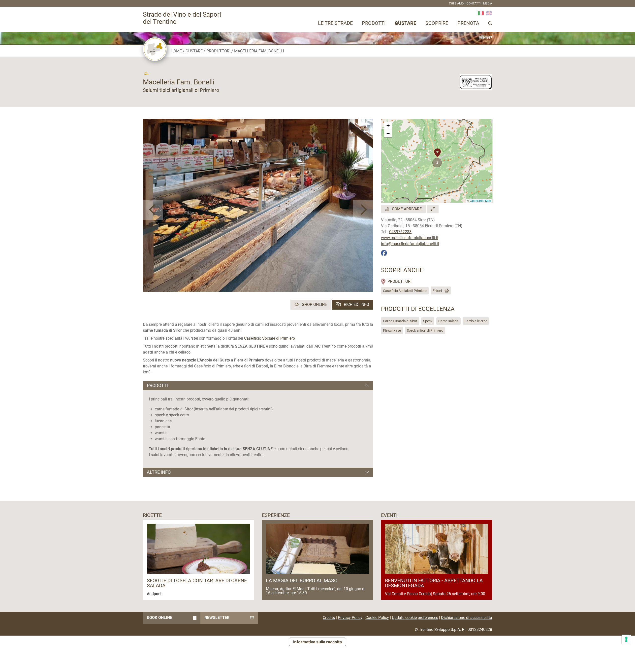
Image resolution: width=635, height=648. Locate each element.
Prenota (468, 23)
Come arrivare (406, 209)
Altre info (159, 472)
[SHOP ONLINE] (446, 291)
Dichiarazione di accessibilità (466, 617)
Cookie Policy (377, 617)
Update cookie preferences (415, 617)
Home (176, 51)
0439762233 (400, 231)
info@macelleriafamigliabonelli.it (410, 243)
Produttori (218, 51)
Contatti (473, 3)
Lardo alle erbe (476, 321)
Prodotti (373, 23)
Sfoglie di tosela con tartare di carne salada (197, 582)
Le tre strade (335, 23)
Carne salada (448, 321)
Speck (427, 321)
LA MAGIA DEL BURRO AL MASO (302, 580)
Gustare (405, 23)
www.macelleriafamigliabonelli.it (409, 237)
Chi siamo (456, 3)
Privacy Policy (350, 617)
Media (487, 3)
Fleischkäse (392, 330)
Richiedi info (356, 304)
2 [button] (437, 162)
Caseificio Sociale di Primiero (269, 338)
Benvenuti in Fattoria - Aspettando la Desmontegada (434, 582)
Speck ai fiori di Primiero (425, 330)
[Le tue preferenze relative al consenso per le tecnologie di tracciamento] (626, 639)
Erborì (437, 291)
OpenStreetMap (480, 200)
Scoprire (436, 23)
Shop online (314, 304)
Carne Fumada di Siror (400, 321)
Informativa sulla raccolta (317, 641)
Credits (329, 617)
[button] (153, 210)
